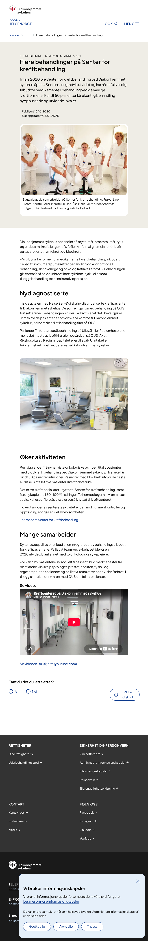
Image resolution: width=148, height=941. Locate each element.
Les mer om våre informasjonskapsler (51, 901)
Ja (16, 691)
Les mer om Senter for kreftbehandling (49, 520)
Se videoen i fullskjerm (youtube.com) (48, 664)
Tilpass (92, 926)
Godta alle (37, 926)
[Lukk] (138, 881)
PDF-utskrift (127, 694)
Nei (34, 691)
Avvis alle (66, 926)
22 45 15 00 (17, 889)
